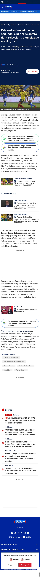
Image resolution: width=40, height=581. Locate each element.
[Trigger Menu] (3, 6)
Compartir (34, 71)
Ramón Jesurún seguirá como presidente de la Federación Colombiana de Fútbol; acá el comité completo (26, 205)
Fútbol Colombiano (11, 451)
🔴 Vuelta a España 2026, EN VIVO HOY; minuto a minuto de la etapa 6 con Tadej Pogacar (20, 420)
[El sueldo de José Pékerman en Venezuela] (7, 310)
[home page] (2, 2)
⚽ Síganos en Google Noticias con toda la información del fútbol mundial (22, 323)
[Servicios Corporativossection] (37, 550)
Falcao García (8, 366)
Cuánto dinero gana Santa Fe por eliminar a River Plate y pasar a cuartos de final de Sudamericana (20, 432)
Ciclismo (16, 415)
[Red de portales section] (37, 544)
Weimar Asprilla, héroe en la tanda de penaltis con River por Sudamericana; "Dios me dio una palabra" (20, 457)
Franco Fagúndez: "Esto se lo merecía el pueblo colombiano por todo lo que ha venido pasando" (20, 444)
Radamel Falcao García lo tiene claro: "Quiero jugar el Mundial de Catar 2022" (24, 183)
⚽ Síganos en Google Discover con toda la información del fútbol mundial (22, 148)
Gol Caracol (22, 1)
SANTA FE (14, 11)
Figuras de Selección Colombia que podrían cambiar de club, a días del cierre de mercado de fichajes (26, 220)
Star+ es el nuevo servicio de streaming (15, 331)
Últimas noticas (11, 1)
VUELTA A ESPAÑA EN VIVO (29, 11)
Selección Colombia (17, 25)
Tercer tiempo (20, 370)
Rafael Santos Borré (25, 366)
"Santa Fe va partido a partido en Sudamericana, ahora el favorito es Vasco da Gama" (20, 470)
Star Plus (7, 370)
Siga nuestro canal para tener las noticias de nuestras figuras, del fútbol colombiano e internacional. (21, 138)
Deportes (16, 559)
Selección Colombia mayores (14, 361)
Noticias (27, 559)
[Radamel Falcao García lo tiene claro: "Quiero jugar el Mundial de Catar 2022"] (7, 181)
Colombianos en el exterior (23, 178)
